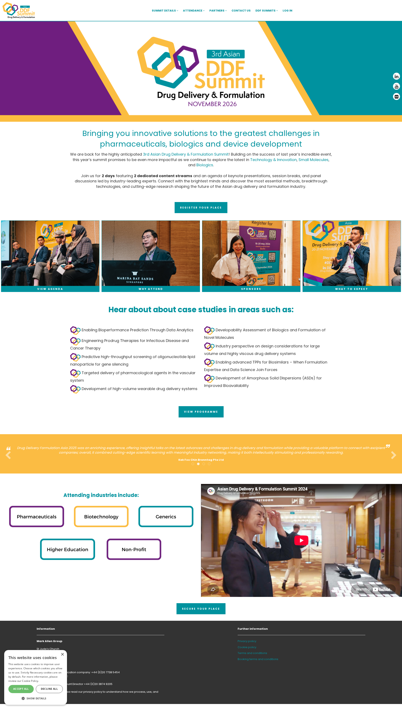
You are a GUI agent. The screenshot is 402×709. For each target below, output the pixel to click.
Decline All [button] (49, 689)
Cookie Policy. (30, 681)
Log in (287, 11)
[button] (35, 698)
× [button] (62, 654)
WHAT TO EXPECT (351, 289)
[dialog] (35, 677)
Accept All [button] (21, 689)
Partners (217, 11)
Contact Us (241, 11)
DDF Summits (265, 11)
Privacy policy (247, 641)
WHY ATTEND (151, 289)
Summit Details (164, 11)
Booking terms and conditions (258, 659)
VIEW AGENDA (50, 289)
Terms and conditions (252, 653)
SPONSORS (251, 289)
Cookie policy (247, 647)
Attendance (193, 11)
